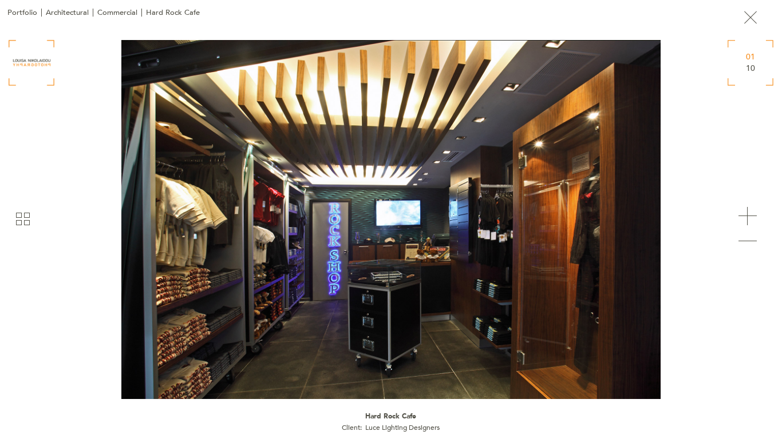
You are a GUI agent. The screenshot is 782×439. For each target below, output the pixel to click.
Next (747, 216)
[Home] (31, 63)
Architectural (67, 12)
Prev (747, 241)
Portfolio (22, 12)
